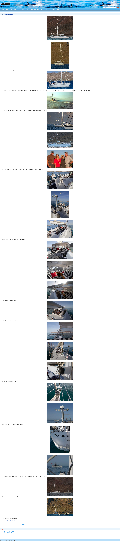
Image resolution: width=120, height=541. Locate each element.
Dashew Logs (23, 524)
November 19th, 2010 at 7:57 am (8, 532)
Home (3, 9)
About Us (42, 9)
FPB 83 (23, 9)
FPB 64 (12, 9)
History (46, 9)
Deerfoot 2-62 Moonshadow (8, 14)
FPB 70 (15, 9)
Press (49, 9)
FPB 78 (19, 9)
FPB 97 (27, 9)
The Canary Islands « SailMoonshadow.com (12, 531)
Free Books (53, 9)
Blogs (38, 9)
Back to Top (1, 540)
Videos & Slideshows (33, 9)
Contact (58, 9)
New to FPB (7, 9)
